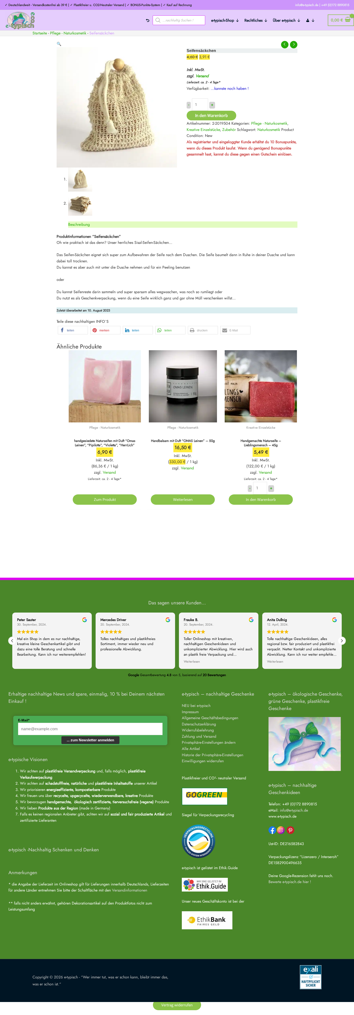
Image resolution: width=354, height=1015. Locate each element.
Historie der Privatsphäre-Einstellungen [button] (212, 755)
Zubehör (229, 129)
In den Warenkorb (211, 115)
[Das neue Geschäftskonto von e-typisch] (207, 920)
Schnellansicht (104, 417)
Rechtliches (253, 20)
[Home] (147, 20)
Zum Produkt (105, 499)
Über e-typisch (284, 20)
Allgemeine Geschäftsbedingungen (210, 718)
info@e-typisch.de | (307, 5)
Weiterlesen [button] (192, 661)
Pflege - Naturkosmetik (68, 33)
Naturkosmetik (268, 129)
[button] (59, 44)
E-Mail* (23, 720)
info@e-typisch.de (294, 810)
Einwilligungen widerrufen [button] (203, 761)
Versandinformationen (129, 890)
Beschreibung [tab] (79, 224)
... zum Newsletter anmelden (90, 740)
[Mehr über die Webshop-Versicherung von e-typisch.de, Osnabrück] (310, 977)
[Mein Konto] (310, 20)
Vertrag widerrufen (177, 1004)
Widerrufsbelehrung (198, 730)
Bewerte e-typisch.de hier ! (290, 882)
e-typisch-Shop (222, 20)
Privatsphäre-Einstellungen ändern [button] (209, 742)
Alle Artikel (191, 748)
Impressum (190, 712)
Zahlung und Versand (199, 736)
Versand (202, 76)
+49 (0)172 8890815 (335, 5)
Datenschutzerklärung (199, 724)
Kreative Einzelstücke (203, 129)
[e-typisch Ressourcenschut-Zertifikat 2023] (198, 841)
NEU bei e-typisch (196, 705)
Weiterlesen (183, 499)
